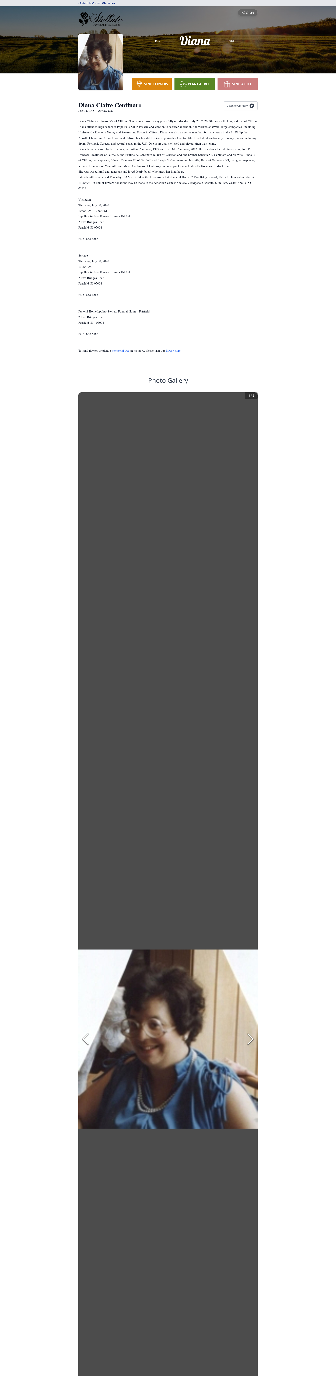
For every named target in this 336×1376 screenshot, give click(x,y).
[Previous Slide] (85, 1039)
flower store (173, 350)
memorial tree (121, 350)
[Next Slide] (251, 1039)
